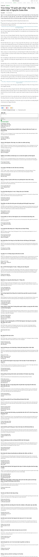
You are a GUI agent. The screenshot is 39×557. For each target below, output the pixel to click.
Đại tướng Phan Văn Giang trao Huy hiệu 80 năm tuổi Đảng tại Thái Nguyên (18, 240)
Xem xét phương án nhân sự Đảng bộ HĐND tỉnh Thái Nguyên (15, 440)
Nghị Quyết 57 (20, 2)
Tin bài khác (5, 122)
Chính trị (14, 2)
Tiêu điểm (2, 2)
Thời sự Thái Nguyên (8, 2)
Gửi (1, 120)
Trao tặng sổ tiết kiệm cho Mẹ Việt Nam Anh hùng (12, 167)
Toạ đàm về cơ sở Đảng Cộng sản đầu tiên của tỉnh (12, 253)
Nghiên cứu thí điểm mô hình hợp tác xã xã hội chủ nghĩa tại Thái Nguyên (18, 155)
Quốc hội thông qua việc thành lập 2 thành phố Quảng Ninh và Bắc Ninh (17, 347)
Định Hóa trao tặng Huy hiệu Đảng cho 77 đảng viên (13, 280)
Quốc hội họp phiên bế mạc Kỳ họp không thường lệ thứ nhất (15, 399)
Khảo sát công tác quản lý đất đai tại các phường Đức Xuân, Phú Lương (17, 179)
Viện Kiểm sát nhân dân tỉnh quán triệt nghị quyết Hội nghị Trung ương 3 (18, 203)
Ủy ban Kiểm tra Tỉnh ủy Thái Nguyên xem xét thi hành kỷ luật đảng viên (17, 216)
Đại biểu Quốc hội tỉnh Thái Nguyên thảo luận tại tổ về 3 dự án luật (16, 518)
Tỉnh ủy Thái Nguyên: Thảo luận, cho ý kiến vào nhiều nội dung (15, 142)
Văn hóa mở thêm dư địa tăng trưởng (9, 493)
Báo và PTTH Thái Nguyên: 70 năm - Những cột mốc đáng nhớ (15, 266)
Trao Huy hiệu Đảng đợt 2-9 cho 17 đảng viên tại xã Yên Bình (15, 191)
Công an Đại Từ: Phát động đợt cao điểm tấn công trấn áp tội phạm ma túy (15, 20)
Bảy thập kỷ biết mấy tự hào (7, 335)
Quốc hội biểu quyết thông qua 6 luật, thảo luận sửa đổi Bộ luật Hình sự (17, 426)
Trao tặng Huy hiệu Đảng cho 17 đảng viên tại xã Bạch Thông (15, 228)
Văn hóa (28, 2)
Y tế (35, 2)
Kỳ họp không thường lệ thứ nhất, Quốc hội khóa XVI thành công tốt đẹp (17, 374)
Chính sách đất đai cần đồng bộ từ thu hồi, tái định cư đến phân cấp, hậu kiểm (19, 505)
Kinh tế (24, 2)
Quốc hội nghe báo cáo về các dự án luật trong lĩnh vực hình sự (15, 542)
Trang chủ (3, 5)
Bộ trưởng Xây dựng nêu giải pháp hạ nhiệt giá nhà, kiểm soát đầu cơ (17, 453)
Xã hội (32, 2)
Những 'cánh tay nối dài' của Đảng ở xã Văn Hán (12, 554)
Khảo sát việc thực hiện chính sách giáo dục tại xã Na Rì (13, 530)
